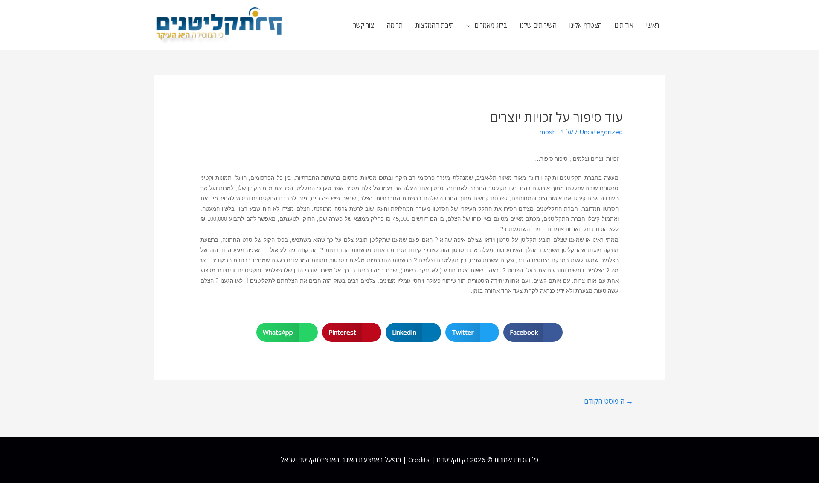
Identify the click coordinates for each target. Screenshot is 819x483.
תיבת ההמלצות (434, 25)
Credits (419, 459)
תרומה (395, 25)
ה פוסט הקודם (608, 401)
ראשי (652, 25)
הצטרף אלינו (585, 25)
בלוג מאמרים (491, 25)
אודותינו (624, 25)
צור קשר (363, 25)
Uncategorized (601, 131)
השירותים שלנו (538, 25)
